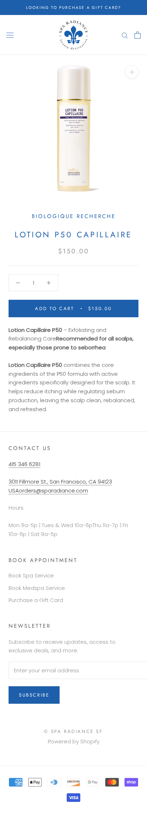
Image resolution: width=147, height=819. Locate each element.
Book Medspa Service (37, 588)
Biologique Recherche (74, 216)
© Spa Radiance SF (73, 731)
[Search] (125, 35)
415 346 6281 (24, 464)
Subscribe (34, 695)
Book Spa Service (31, 575)
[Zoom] (132, 72)
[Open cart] (138, 35)
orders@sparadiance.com (53, 490)
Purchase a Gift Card (36, 600)
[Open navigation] (10, 35)
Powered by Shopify (74, 741)
